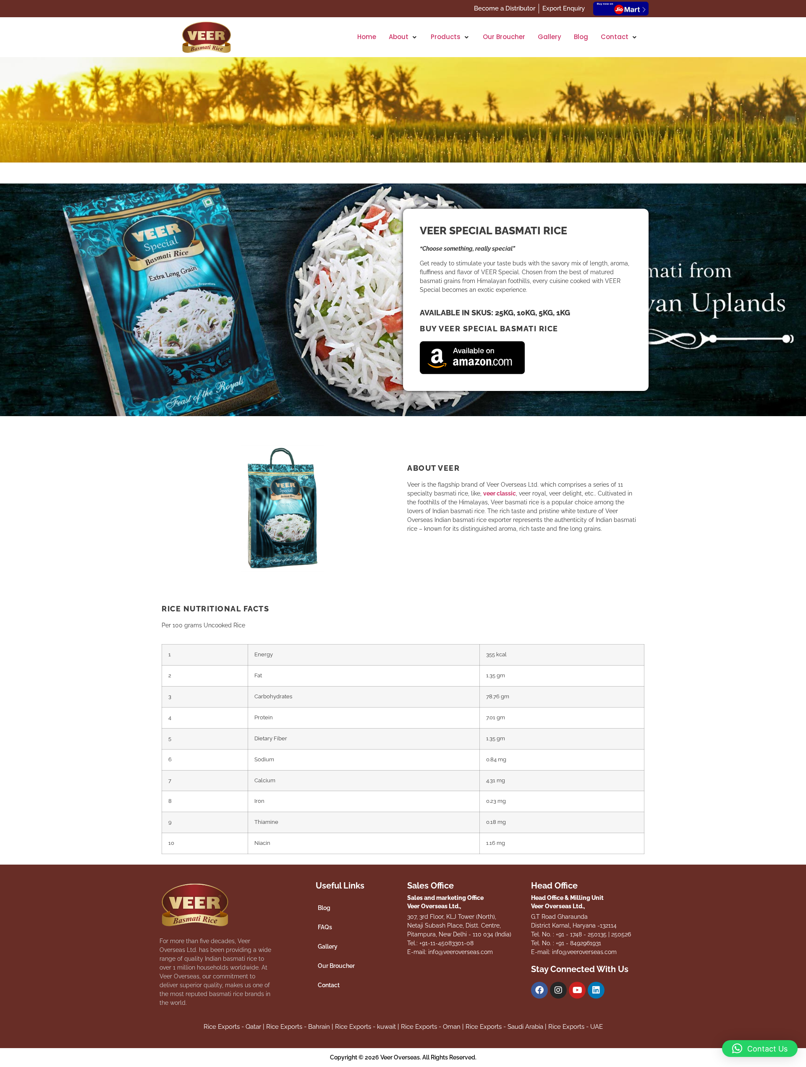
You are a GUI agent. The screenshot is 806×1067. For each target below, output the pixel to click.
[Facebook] (539, 990)
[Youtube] (577, 990)
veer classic (499, 493)
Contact (329, 985)
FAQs (325, 927)
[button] (403, 37)
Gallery (328, 946)
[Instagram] (558, 990)
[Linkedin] (596, 990)
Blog (324, 907)
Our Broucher (336, 965)
